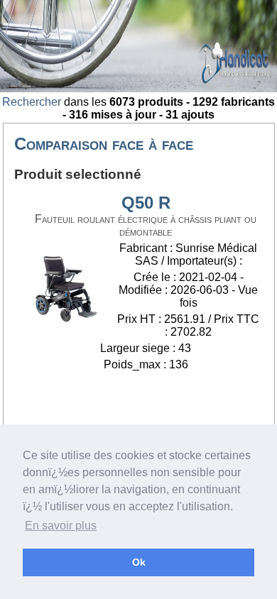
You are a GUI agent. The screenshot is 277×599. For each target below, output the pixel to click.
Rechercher (31, 102)
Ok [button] (139, 562)
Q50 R (145, 202)
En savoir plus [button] (61, 526)
